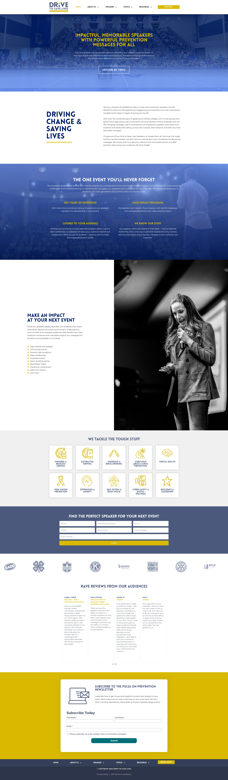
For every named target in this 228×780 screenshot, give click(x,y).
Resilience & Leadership (167, 491)
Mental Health (167, 462)
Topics (127, 7)
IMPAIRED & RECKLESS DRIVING (61, 464)
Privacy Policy (103, 774)
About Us (91, 7)
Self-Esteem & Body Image (114, 491)
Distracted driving (87, 463)
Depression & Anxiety (87, 491)
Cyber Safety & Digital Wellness (140, 492)
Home (78, 7)
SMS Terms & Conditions (121, 774)
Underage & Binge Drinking (114, 463)
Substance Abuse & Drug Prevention (140, 464)
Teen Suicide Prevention (60, 491)
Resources (144, 7)
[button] (62, 630)
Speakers (110, 7)
